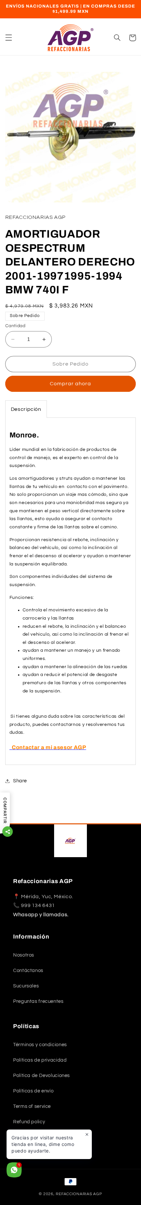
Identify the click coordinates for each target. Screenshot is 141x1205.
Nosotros (23, 955)
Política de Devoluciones (41, 1075)
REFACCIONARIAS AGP (79, 1194)
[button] (8, 37)
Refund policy (29, 1121)
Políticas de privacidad (40, 1060)
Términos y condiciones (40, 1044)
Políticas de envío (33, 1091)
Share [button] (20, 780)
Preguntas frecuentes (38, 1001)
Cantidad (15, 326)
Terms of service (32, 1106)
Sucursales (26, 985)
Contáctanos (28, 970)
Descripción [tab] (26, 409)
